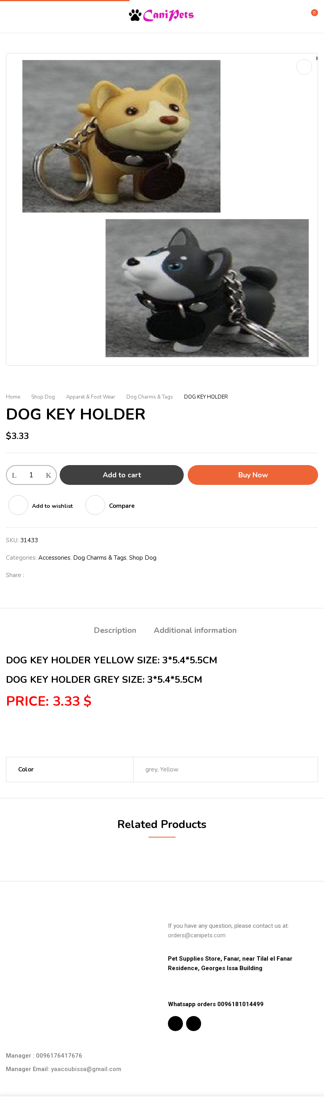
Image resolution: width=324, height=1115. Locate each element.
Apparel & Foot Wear (90, 397)
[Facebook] (34, 575)
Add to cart (122, 475)
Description (115, 630)
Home (13, 397)
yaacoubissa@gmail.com (86, 1069)
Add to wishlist (52, 506)
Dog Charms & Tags (149, 397)
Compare (122, 506)
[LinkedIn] (59, 575)
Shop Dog (43, 397)
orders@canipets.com (197, 935)
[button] (311, 16)
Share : (15, 575)
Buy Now (253, 475)
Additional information (195, 630)
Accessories (54, 558)
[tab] (115, 631)
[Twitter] (47, 575)
